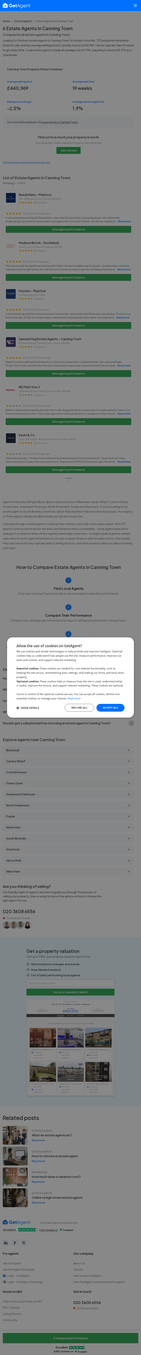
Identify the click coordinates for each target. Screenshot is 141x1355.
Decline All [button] (79, 707)
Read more (74, 698)
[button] (28, 708)
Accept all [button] (110, 707)
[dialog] (70, 677)
